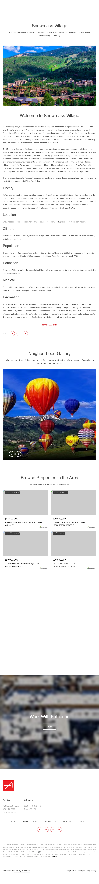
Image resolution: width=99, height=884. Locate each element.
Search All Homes (49, 325)
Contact (83, 821)
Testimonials (67, 821)
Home (13, 821)
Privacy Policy (89, 870)
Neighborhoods (50, 821)
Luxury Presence (22, 870)
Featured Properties (29, 821)
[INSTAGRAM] (46, 829)
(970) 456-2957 (9, 809)
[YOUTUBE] (59, 829)
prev (11, 454)
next (18, 454)
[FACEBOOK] (39, 829)
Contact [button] (49, 726)
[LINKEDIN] (52, 829)
